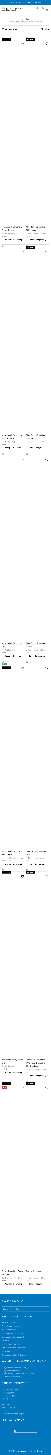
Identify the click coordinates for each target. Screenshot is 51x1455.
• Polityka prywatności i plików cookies (18, 1373)
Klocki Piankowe (8, 1322)
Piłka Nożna (7, 1340)
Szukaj (46, 1308)
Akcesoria (6, 1351)
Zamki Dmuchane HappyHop (13, 1348)
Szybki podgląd (23, 47)
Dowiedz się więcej (13, 240)
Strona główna (25, 19)
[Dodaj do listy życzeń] (23, 38)
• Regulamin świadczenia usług (14, 1367)
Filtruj (44, 29)
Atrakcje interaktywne (10, 1344)
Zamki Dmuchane (9, 1329)
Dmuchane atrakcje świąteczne (14, 1355)
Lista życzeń (37, 8)
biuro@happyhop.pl (34, 2)
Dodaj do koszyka (13, 448)
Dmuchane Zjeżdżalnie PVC (13, 1333)
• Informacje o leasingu (11, 1376)
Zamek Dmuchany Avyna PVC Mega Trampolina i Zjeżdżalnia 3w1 (37, 1063)
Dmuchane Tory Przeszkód (13, 1337)
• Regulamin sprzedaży (11, 1370)
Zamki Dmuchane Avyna (11, 1326)
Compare (23, 43)
